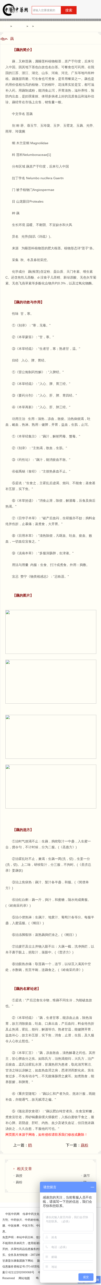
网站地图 (24, 1278)
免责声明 (8, 1237)
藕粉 (84, 1145)
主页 (6, 26)
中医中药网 (12, 1214)
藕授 (19, 1176)
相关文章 (24, 1169)
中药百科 (19, 26)
